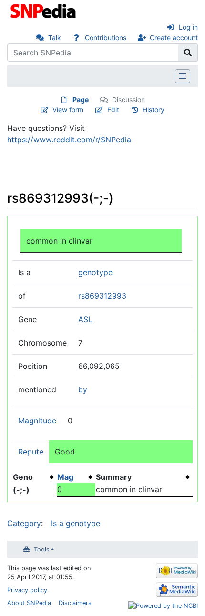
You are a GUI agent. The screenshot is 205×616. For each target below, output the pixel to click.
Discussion (128, 100)
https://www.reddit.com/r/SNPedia (69, 139)
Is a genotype (75, 523)
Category (24, 523)
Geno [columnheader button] (23, 477)
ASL (85, 319)
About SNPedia (29, 602)
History (153, 110)
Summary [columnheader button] (114, 477)
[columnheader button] (76, 477)
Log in (188, 27)
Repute (30, 451)
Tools (42, 549)
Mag (65, 477)
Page (80, 100)
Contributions (105, 37)
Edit (113, 110)
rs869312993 (102, 296)
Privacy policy (27, 590)
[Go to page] (188, 52)
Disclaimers (75, 602)
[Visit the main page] (44, 10)
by (82, 389)
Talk (54, 37)
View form (67, 110)
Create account (174, 37)
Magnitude (37, 420)
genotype (95, 272)
